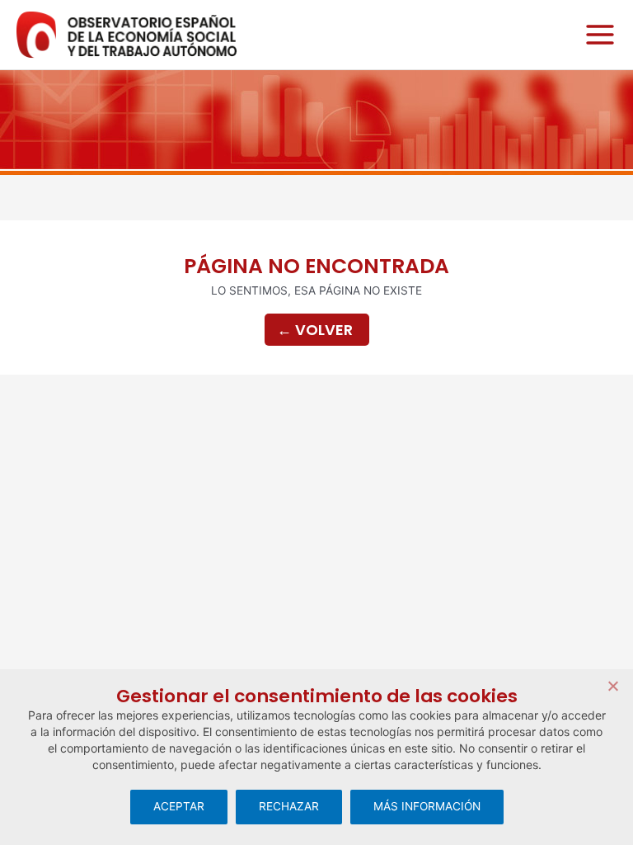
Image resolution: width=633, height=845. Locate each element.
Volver (315, 329)
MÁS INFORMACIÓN (427, 806)
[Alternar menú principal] (596, 35)
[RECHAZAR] (612, 685)
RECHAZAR (289, 806)
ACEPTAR (178, 806)
